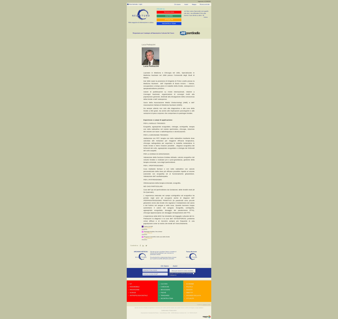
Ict (131, 284)
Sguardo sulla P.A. (193, 295)
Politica (189, 287)
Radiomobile (135, 287)
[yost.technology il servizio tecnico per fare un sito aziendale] (207, 318)
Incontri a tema (167, 298)
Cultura (164, 284)
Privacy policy (173, 310)
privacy (190, 273)
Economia (190, 284)
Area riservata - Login (135, 4)
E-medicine (165, 287)
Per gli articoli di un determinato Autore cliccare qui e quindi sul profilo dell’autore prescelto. (163, 258)
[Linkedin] (143, 246)
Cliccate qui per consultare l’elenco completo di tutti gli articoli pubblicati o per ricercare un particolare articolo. (163, 253)
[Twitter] (146, 246)
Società (189, 289)
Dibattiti (189, 292)
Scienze (133, 292)
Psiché (163, 292)
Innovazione (134, 289)
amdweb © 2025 (206, 304)
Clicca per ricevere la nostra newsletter (182, 270)
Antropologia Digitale (139, 295)
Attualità (190, 298)
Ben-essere (165, 289)
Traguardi (165, 295)
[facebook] (140, 246)
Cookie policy (164, 310)
